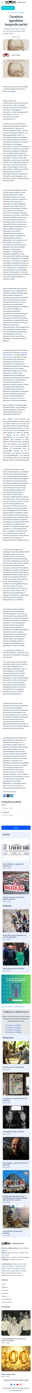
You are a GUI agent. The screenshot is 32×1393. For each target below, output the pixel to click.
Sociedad (21, 12)
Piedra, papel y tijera (8, 1374)
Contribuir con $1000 (13, 1025)
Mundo (8, 906)
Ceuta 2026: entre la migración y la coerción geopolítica (14, 936)
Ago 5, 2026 (6, 1134)
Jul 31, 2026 (6, 1235)
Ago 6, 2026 (6, 1102)
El (4, 906)
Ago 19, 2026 (7, 868)
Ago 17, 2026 (7, 901)
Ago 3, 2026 (6, 1167)
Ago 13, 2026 (7, 939)
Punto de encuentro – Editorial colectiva (12, 1006)
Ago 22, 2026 (5, 1343)
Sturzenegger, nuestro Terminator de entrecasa (15, 1164)
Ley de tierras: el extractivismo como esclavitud (15, 1099)
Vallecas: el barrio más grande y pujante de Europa (13, 898)
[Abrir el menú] (2, 2)
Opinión (15, 12)
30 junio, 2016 (16, 37)
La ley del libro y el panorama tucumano (12, 1232)
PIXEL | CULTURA (8, 8)
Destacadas (8, 1037)
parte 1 (13, 91)
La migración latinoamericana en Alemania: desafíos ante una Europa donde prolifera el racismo (15, 1198)
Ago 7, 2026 (6, 1069)
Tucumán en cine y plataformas (13, 1067)
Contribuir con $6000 (13, 1030)
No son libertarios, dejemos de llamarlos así (13, 865)
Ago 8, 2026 (6, 970)
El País (10, 12)
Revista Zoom (18, 1243)
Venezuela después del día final (13, 968)
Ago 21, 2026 (5, 1376)
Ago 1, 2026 (6, 1202)
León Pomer (15, 55)
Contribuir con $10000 (13, 1032)
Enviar (16, 827)
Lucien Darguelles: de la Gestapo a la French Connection (13, 1339)
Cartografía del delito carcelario (13, 1131)
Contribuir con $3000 (13, 1028)
